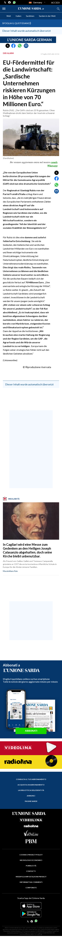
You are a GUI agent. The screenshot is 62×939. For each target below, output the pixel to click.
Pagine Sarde (31, 801)
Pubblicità (31, 866)
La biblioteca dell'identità (31, 790)
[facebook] (9, 2)
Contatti (31, 871)
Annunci (31, 796)
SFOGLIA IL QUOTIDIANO (16, 23)
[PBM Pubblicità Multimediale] (31, 841)
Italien (18, 16)
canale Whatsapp (52, 164)
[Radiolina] (31, 762)
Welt (8, 16)
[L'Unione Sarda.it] (31, 8)
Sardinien (30, 16)
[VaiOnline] (31, 835)
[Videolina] (31, 748)
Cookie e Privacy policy (31, 855)
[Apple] (31, 905)
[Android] (31, 913)
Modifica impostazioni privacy (31, 877)
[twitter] (5, 2)
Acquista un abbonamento (31, 785)
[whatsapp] (14, 2)
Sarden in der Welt (47, 16)
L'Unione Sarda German (29, 40)
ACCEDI (55, 2)
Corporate (31, 888)
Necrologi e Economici (31, 860)
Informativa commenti (31, 882)
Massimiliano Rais (10, 571)
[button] (7, 46)
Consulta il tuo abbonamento (31, 779)
